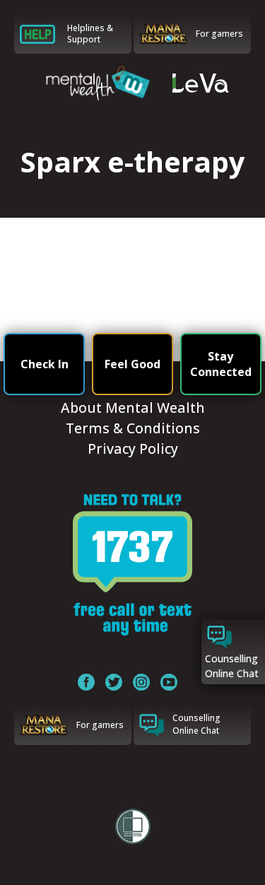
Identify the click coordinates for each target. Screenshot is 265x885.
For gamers (219, 34)
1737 (132, 564)
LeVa (200, 83)
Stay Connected (221, 364)
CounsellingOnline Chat (196, 724)
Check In (44, 364)
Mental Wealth (96, 83)
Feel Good (132, 364)
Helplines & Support (90, 33)
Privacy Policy (133, 448)
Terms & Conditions (133, 428)
